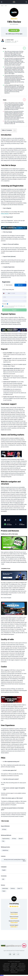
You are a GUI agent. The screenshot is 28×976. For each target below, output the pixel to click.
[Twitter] (14, 954)
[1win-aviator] (11, 699)
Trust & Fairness (14, 912)
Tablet (3, 891)
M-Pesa (4, 829)
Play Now (13, 30)
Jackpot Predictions (20, 970)
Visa (3, 841)
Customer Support (14, 925)
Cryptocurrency (5, 838)
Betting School (12, 970)
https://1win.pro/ (5, 213)
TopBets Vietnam (22, 967)
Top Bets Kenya (17, 961)
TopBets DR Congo (13, 967)
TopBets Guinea (6, 966)
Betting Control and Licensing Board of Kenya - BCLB (14, 860)
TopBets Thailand (6, 969)
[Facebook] (10, 954)
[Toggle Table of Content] (13, 130)
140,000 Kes (5, 850)
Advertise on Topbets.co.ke (20, 969)
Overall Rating (14, 903)
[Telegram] (2, 975)
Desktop (13, 888)
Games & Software (14, 916)
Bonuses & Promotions (14, 921)
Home (2, 5)
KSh (3, 879)
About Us (12, 969)
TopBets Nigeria (7, 963)
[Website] (18, 954)
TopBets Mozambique (21, 966)
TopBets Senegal (13, 966)
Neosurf (20, 838)
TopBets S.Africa (14, 963)
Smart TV (20, 888)
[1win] (14, 227)
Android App (5, 888)
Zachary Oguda (10, 39)
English (3, 870)
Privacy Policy (6, 970)
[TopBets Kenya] (14, 2)
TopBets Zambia (6, 967)
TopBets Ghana (21, 963)
